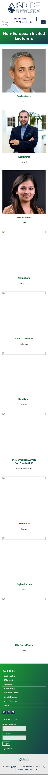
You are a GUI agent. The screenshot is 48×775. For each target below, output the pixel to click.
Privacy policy (28, 767)
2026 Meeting (20, 19)
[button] (43, 22)
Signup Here (7, 748)
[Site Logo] (24, 7)
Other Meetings (10, 701)
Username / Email (9, 724)
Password (6, 734)
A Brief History (9, 688)
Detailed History (10, 697)
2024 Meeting (9, 680)
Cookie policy (40, 767)
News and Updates (12, 693)
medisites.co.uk (32, 769)
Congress (8, 684)
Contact (7, 705)
